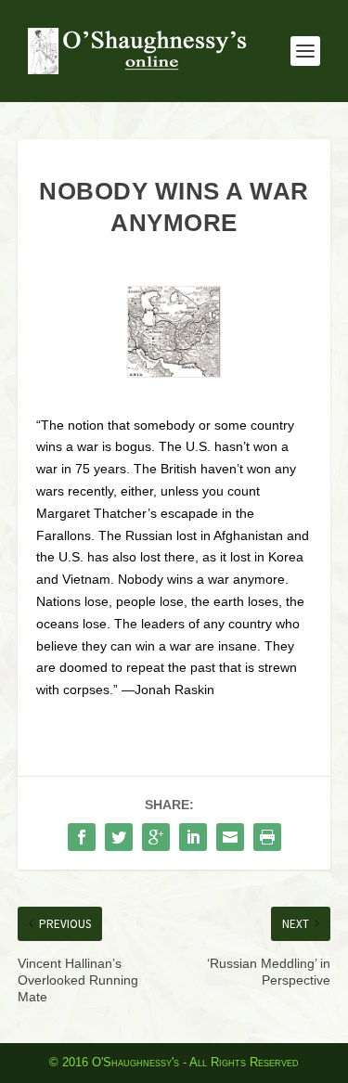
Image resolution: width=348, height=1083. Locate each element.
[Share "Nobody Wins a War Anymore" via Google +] (155, 837)
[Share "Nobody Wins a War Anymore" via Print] (267, 837)
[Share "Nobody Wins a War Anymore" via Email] (230, 837)
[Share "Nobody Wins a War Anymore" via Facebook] (81, 837)
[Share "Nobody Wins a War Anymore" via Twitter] (118, 837)
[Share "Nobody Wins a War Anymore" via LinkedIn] (193, 837)
